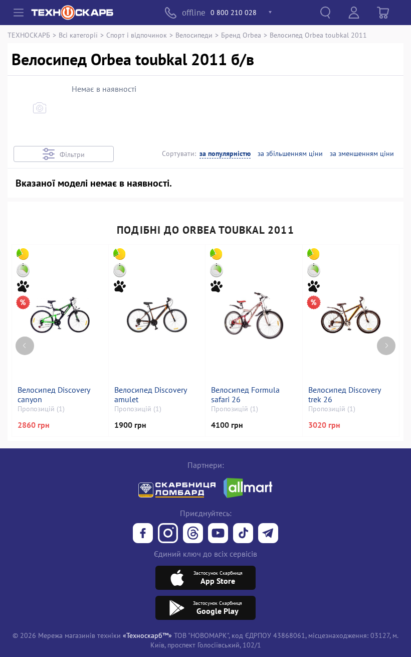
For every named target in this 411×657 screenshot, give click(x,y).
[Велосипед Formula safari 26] (253, 315)
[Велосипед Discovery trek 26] (350, 315)
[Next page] (386, 346)
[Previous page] (25, 346)
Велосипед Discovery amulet (150, 394)
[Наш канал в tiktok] (243, 534)
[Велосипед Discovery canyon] (60, 315)
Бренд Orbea (241, 35)
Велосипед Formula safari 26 (245, 394)
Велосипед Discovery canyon (54, 394)
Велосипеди (194, 35)
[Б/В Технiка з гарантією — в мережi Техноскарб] (218, 534)
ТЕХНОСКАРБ (29, 35)
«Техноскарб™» (147, 635)
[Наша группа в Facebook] (143, 534)
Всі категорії (78, 35)
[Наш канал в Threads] (193, 534)
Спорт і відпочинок (136, 35)
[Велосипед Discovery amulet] (156, 315)
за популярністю (225, 153)
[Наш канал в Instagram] (168, 534)
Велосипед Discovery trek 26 (344, 394)
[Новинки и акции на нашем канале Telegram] (268, 534)
